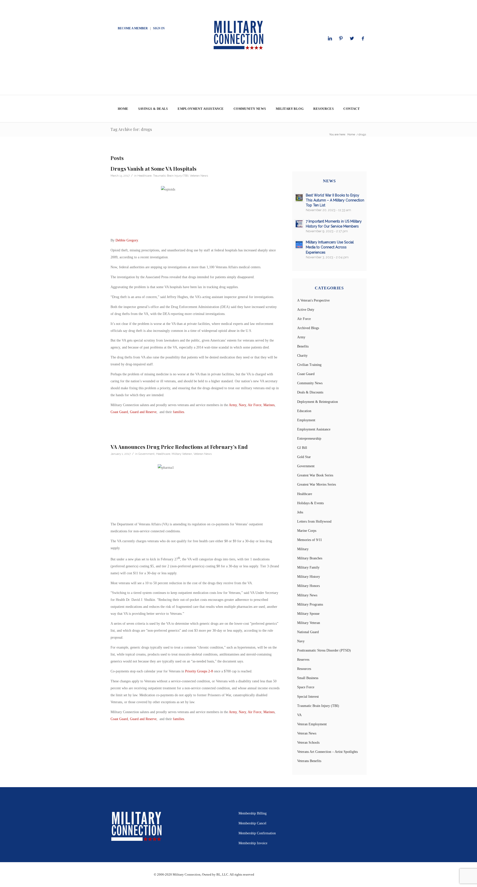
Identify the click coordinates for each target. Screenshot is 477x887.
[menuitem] (123, 109)
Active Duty (305, 309)
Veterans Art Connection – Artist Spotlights (327, 752)
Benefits (303, 346)
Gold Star (304, 457)
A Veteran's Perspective (313, 300)
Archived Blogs (308, 328)
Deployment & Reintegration (317, 402)
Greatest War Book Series (315, 475)
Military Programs (310, 604)
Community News (309, 383)
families (178, 412)
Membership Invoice (252, 843)
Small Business (307, 678)
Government (146, 454)
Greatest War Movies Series (316, 484)
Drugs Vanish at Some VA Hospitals (154, 168)
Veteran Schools (308, 742)
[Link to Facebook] (362, 38)
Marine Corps (306, 531)
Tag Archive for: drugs (131, 129)
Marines (269, 405)
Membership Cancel (252, 823)
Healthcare (144, 175)
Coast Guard (119, 412)
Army (233, 405)
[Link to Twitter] (352, 38)
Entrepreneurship (309, 438)
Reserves (303, 659)
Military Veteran (182, 454)
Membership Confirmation (257, 833)
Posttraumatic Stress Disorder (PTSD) (324, 650)
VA (299, 715)
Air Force (254, 405)
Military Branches (309, 558)
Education (304, 411)
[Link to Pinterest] (341, 38)
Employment (306, 420)
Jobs (300, 512)
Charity (302, 355)
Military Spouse (308, 614)
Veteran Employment (312, 724)
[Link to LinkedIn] (330, 38)
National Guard (308, 632)
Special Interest (308, 696)
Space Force (305, 687)
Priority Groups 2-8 (199, 671)
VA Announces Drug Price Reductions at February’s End (179, 446)
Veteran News (199, 175)
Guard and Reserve (143, 412)
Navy (242, 405)
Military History (308, 576)
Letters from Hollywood (314, 521)
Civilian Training (309, 365)
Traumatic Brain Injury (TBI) (170, 175)
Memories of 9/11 (309, 540)
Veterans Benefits (309, 761)
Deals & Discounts (310, 392)
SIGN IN (159, 28)
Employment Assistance (313, 429)
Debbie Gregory (127, 240)
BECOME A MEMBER (133, 28)
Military (303, 549)
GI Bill (302, 448)
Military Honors (308, 586)
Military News (307, 595)
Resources (304, 669)
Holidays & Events (310, 503)
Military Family (308, 567)
